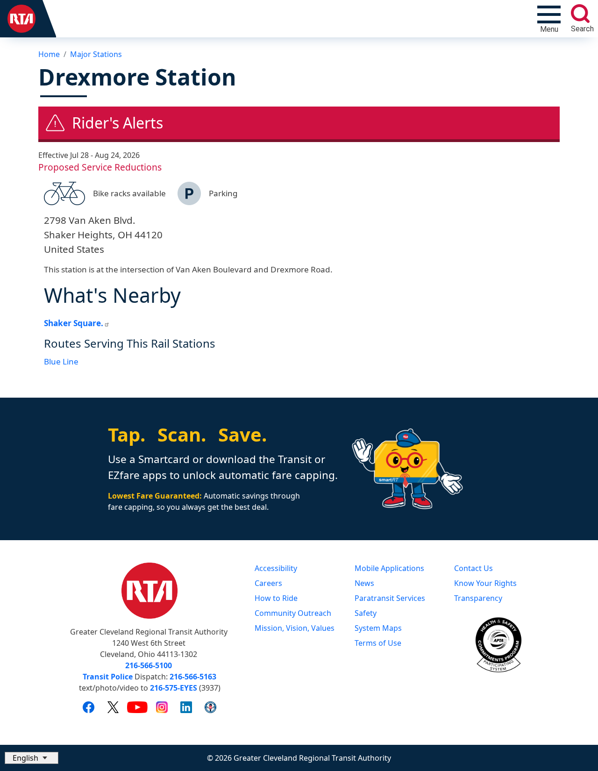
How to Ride (276, 598)
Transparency (478, 598)
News (364, 583)
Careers (268, 583)
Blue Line (61, 361)
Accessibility (276, 568)
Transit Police (108, 676)
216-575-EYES (173, 688)
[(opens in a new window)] (88, 707)
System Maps (378, 628)
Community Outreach (293, 613)
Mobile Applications (389, 568)
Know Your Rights (485, 583)
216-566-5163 (193, 676)
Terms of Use (378, 643)
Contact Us (473, 568)
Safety (366, 613)
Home (49, 54)
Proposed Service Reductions (100, 167)
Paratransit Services (390, 598)
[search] (580, 13)
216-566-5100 (148, 665)
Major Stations (96, 54)
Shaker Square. (73, 323)
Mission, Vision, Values (295, 628)
